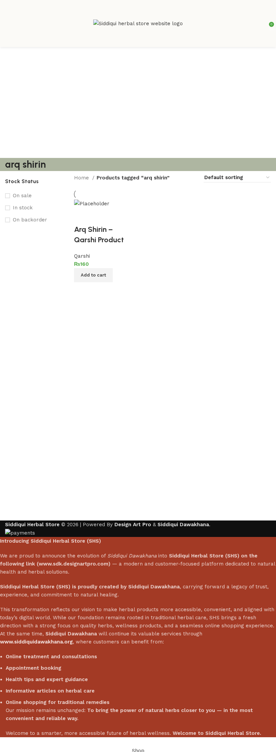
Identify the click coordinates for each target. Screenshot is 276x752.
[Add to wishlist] (82, 216)
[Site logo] (138, 23)
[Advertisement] (138, 97)
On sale (22, 196)
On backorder (30, 220)
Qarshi (82, 256)
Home (82, 178)
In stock (23, 208)
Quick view (101, 290)
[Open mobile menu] (8, 23)
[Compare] (82, 290)
